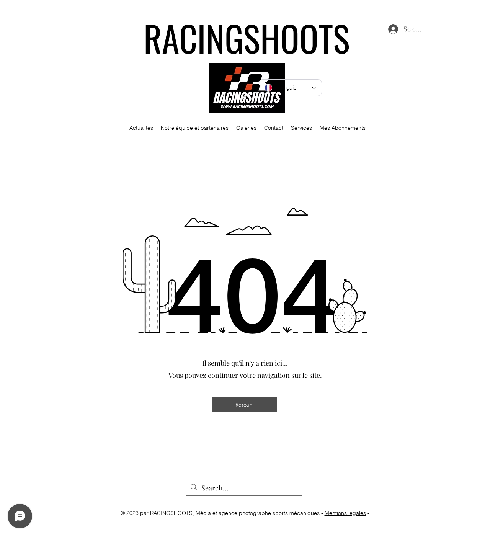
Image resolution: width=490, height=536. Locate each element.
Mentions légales (345, 513)
